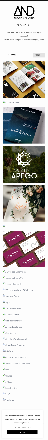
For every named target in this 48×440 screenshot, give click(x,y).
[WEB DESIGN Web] (24, 333)
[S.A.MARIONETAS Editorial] (24, 79)
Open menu (23, 25)
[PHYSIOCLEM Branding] (24, 400)
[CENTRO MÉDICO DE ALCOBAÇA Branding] (24, 363)
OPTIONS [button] (17, 427)
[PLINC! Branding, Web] (24, 394)
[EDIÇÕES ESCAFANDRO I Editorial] (24, 327)
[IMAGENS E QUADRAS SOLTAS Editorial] (24, 125)
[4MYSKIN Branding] (24, 351)
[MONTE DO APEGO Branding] (24, 164)
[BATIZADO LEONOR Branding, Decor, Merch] (24, 203)
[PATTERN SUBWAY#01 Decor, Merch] (24, 278)
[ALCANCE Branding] (24, 376)
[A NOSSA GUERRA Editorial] (24, 314)
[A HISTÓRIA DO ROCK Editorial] (24, 308)
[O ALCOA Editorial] (24, 382)
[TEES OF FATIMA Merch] (24, 388)
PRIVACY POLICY (27, 427)
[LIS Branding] (24, 226)
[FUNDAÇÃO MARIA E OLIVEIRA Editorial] (24, 357)
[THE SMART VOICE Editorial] (24, 102)
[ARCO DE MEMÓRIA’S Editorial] (24, 320)
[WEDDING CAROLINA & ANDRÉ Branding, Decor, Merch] (24, 339)
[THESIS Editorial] (24, 369)
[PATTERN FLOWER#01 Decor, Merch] (24, 284)
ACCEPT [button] (22, 432)
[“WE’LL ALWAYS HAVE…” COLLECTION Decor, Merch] (24, 290)
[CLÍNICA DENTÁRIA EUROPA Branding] (24, 249)
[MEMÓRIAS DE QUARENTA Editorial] (24, 345)
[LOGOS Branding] (24, 302)
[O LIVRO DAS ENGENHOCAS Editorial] (24, 272)
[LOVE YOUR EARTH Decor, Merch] (24, 296)
